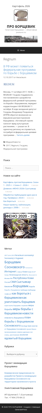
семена (19, 332)
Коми (25, 272)
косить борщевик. (14, 306)
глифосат (7, 294)
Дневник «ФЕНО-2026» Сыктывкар (19, 188)
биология (8, 286)
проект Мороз (31, 329)
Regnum (15, 145)
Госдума (23, 145)
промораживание (10, 332)
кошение (24, 306)
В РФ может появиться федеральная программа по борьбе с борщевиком (20, 69)
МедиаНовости (13, 142)
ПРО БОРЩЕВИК (21, 26)
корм (6, 305)
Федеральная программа (15, 149)
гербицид (23, 290)
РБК (11, 278)
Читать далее (23, 135)
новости (27, 313)
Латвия (6, 275)
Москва (7, 278)
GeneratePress (21, 409)
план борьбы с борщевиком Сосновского (19, 321)
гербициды (32, 290)
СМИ (13, 282)
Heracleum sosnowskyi (24, 255)
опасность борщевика (14, 317)
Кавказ (20, 272)
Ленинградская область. (18, 275)
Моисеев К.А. (33, 275)
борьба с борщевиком (12, 290)
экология (24, 334)
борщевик (21, 286)
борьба (32, 286)
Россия (7, 282)
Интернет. (10, 271)
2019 (12, 255)
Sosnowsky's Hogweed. (13, 258)
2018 (9, 255)
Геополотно (28, 268)
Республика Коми (23, 278)
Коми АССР (32, 272)
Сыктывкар (24, 282)
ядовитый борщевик (18, 338)
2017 (8, 145)
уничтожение (14, 335)
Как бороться (9, 201)
